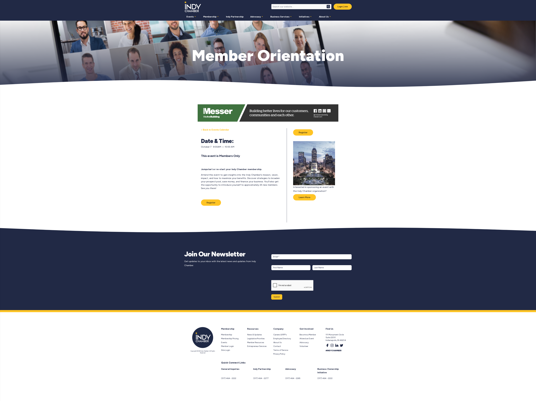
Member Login (227, 346)
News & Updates (254, 334)
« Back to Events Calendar (215, 129)
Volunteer (304, 346)
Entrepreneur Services (257, 346)
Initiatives (304, 16)
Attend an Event (307, 338)
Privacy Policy (279, 354)
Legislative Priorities (256, 338)
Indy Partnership (235, 16)
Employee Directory (282, 338)
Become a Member (308, 334)
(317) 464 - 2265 (292, 378)
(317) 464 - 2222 (228, 378)
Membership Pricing (230, 338)
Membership (209, 16)
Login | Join (343, 7)
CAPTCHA (276, 277)
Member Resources (255, 342)
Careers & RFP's (280, 334)
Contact (277, 346)
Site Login (225, 350)
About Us (324, 16)
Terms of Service (280, 350)
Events (190, 16)
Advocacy (255, 16)
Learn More (304, 197)
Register (211, 202)
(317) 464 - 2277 (261, 378)
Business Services (279, 16)
